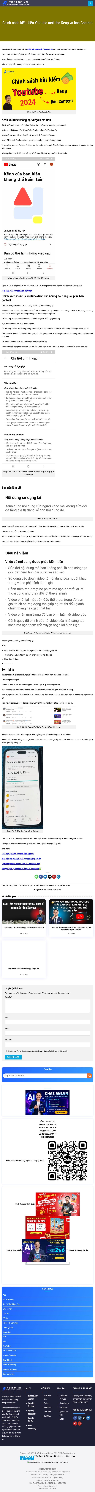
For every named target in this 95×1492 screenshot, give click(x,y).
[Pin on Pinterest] (54, 877)
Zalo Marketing (8, 1374)
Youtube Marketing (25, 885)
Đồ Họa (5, 1318)
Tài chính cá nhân (9, 1351)
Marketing (7, 1332)
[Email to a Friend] (50, 877)
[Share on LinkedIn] (59, 877)
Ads (4, 1295)
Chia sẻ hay (7, 1309)
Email (7, 1029)
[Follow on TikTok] (84, 1418)
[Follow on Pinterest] (75, 1423)
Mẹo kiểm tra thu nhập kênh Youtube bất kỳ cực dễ (21, 859)
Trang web (8, 1040)
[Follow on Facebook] (75, 1418)
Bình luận (8, 997)
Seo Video (7, 1346)
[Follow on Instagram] (80, 1418)
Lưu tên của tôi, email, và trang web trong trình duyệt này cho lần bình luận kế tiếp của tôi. (38, 1051)
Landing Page (8, 1327)
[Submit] (89, 1075)
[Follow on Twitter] (88, 1418)
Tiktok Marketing (9, 1365)
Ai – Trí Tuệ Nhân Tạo (11, 1304)
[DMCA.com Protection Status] (27, 1458)
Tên (6, 1017)
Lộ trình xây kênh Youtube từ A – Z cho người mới (21, 863)
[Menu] (90, 3)
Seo (4, 1341)
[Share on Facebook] (41, 877)
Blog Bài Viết (13, 885)
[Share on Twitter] (45, 877)
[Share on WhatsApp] (37, 877)
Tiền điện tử (7, 1360)
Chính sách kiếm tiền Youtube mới (50, 890)
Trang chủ (5, 885)
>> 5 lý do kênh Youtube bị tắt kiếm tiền (17, 291)
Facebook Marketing (10, 1323)
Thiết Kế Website (9, 1355)
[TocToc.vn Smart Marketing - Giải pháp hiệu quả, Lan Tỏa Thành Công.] (16, 3)
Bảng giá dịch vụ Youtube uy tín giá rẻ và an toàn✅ (21, 868)
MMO (5, 1337)
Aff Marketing (8, 1299)
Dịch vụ (6, 1313)
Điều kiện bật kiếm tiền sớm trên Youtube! (18, 854)
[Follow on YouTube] (80, 1423)
